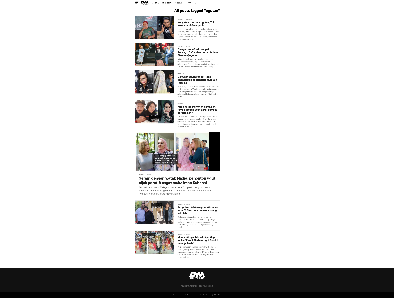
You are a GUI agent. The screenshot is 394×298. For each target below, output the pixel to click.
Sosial (179, 3)
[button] (194, 3)
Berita (157, 3)
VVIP (189, 3)
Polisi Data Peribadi (189, 286)
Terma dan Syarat (206, 286)
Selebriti (168, 3)
